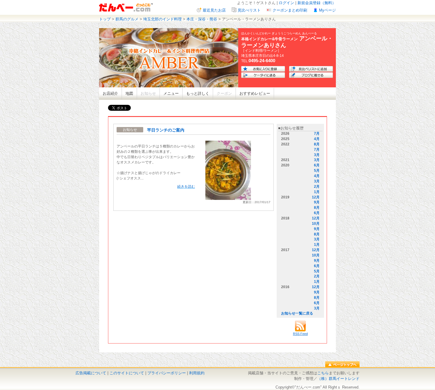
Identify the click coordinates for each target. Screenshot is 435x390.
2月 (317, 186)
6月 (317, 165)
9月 (317, 202)
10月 (316, 224)
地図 (129, 93)
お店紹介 (110, 93)
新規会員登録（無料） (316, 3)
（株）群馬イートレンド (338, 378)
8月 (317, 144)
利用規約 (196, 373)
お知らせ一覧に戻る (297, 313)
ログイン (286, 3)
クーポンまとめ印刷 (290, 10)
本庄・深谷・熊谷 (201, 19)
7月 (317, 133)
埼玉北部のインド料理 (162, 19)
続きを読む (186, 186)
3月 (317, 155)
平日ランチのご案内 (165, 130)
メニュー (171, 93)
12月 (316, 197)
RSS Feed (300, 334)
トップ (105, 19)
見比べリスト (249, 10)
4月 (317, 139)
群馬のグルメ (126, 19)
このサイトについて (126, 373)
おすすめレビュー (254, 93)
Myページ (327, 10)
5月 (317, 170)
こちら (323, 373)
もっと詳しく (197, 93)
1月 (317, 192)
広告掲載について (90, 373)
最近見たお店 (214, 10)
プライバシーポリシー (166, 373)
